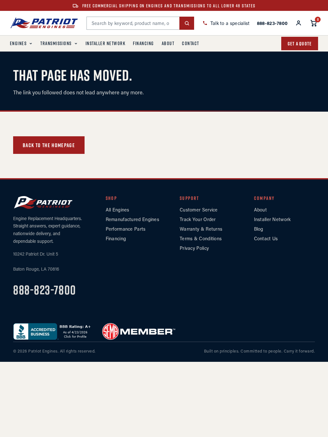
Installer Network (106, 43)
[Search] (186, 23)
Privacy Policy (194, 248)
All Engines (117, 210)
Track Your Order (198, 219)
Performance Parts (126, 229)
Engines (18, 43)
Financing (143, 43)
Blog (258, 229)
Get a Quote (300, 43)
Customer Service (199, 210)
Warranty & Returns (201, 229)
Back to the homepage (49, 145)
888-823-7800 (44, 289)
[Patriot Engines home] (44, 23)
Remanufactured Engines (132, 219)
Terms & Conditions (201, 238)
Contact (190, 43)
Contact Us (266, 238)
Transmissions (56, 43)
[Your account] (298, 23)
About (168, 43)
